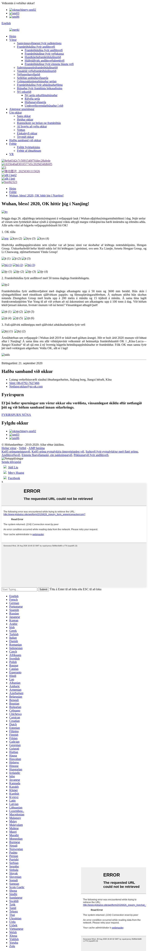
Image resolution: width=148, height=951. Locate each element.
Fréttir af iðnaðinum (29, 150)
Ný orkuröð (24, 91)
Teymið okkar (25, 136)
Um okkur (15, 112)
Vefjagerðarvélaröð (28, 74)
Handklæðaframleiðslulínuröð (43, 57)
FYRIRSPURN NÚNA (16, 414)
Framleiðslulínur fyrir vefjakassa (44, 53)
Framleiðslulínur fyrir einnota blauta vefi (49, 64)
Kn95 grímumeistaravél (16, 451)
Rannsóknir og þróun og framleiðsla (39, 123)
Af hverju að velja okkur (32, 126)
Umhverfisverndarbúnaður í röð (44, 105)
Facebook (14, 478)
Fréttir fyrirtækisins (28, 147)
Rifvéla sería (32, 98)
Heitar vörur (9, 448)
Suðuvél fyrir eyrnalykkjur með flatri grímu (112, 451)
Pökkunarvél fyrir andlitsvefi (91, 455)
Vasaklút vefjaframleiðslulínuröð (36, 71)
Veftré (22, 448)
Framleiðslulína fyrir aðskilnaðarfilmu (40, 84)
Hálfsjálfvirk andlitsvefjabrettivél (44, 60)
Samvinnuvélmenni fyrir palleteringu (39, 43)
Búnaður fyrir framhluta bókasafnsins (39, 88)
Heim (12, 36)
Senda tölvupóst (11, 462)
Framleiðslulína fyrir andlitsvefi (36, 46)
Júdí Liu (13, 467)
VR (11, 154)
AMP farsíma (37, 448)
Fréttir (13, 143)
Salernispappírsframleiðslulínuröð (37, 67)
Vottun (21, 129)
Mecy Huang (16, 472)
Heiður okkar (25, 119)
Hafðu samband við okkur (25, 140)
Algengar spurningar (21, 109)
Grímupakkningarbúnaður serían (36, 81)
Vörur (13, 39)
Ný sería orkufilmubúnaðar (41, 95)
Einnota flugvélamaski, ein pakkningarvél (47, 455)
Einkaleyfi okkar (27, 133)
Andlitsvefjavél (11, 455)
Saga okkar (24, 116)
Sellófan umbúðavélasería (32, 78)
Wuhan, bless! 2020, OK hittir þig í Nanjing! (36, 195)
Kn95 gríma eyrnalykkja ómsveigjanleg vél (58, 451)
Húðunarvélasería (35, 102)
